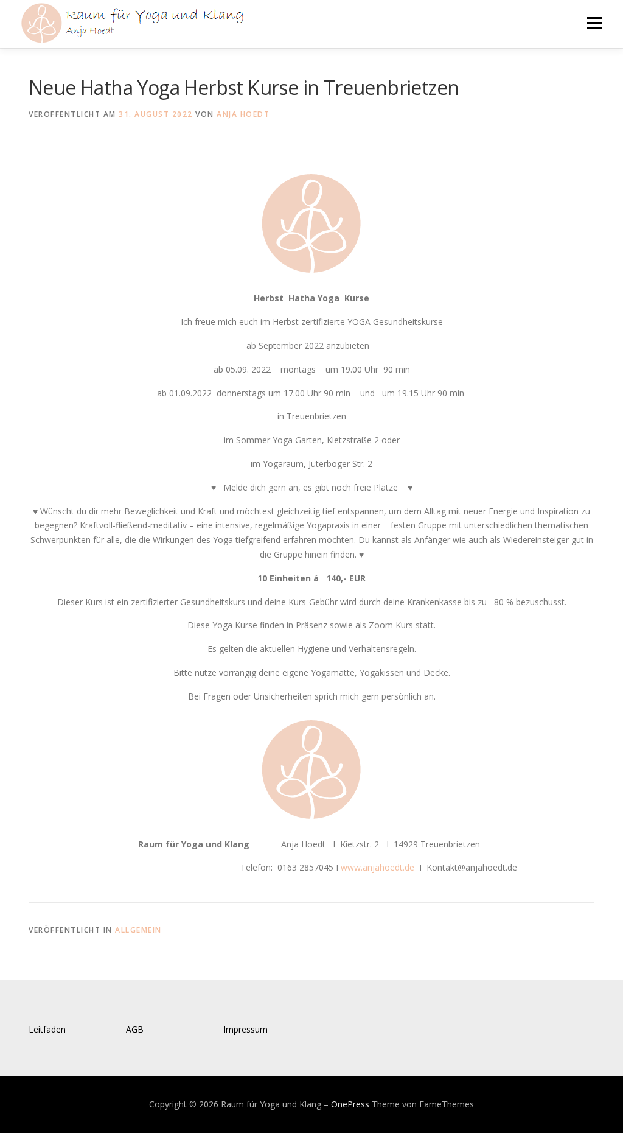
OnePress (350, 1104)
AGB (135, 1029)
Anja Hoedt (243, 114)
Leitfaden (47, 1029)
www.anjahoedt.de (377, 867)
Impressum (245, 1029)
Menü (594, 23)
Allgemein (138, 930)
